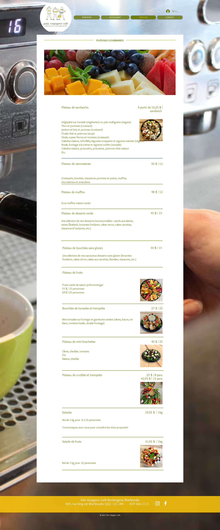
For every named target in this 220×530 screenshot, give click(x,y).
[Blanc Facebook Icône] (165, 503)
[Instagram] (157, 503)
